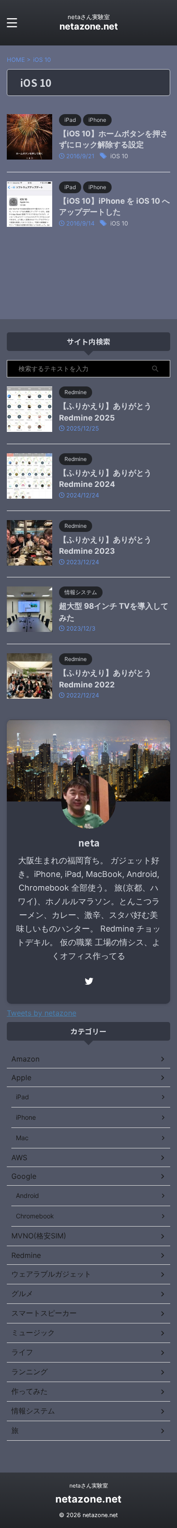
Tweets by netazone (41, 1012)
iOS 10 (119, 156)
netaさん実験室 (88, 1485)
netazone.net (88, 26)
